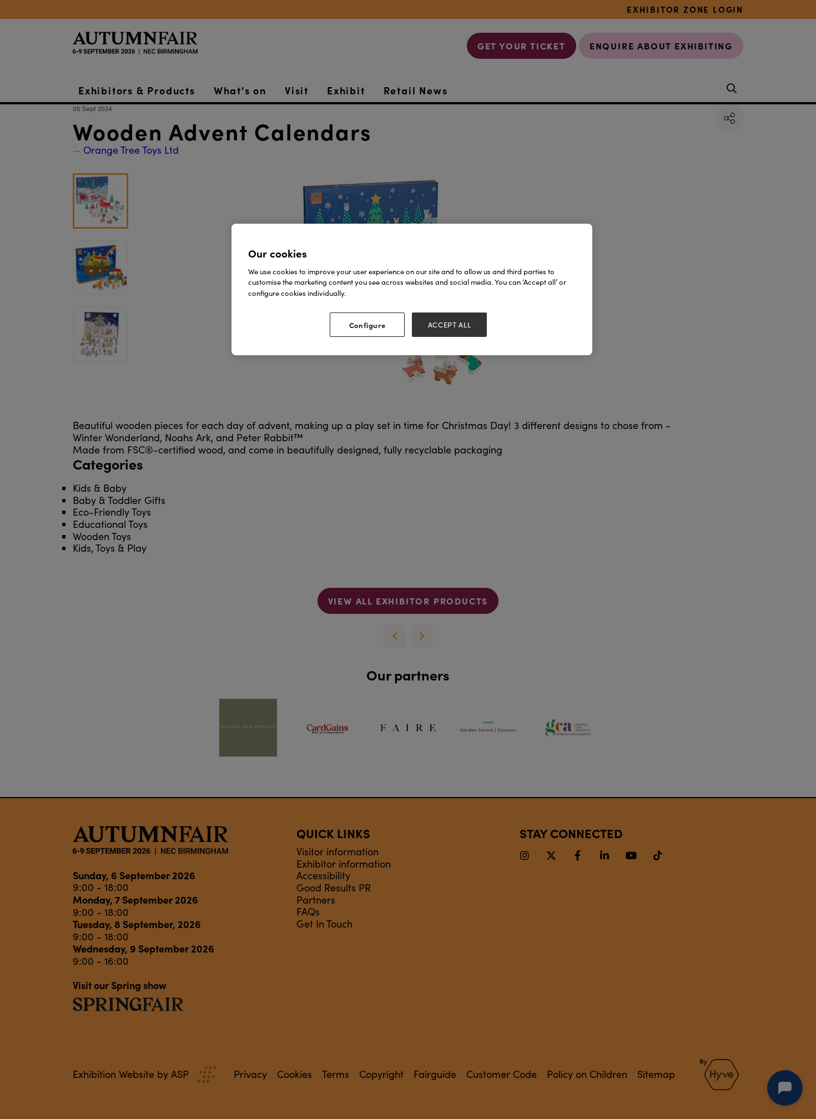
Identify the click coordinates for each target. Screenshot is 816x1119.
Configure (367, 325)
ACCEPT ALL (449, 325)
